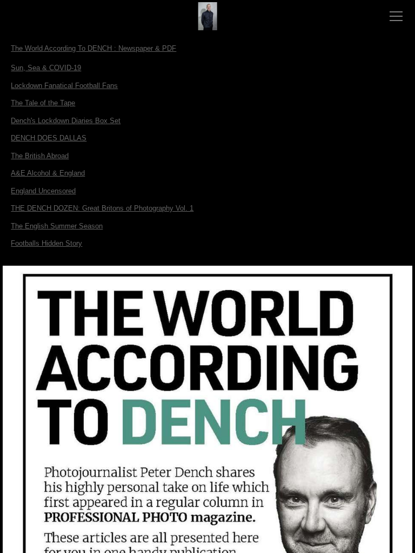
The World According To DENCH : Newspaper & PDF (93, 48)
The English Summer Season (57, 226)
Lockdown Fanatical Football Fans (64, 86)
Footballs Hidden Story (46, 243)
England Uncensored (43, 191)
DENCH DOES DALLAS (48, 138)
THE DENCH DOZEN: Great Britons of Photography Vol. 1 (102, 208)
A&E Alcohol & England (48, 173)
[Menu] (396, 16)
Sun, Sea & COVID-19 (46, 68)
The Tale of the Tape (43, 103)
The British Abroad (40, 156)
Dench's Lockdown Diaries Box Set (66, 121)
